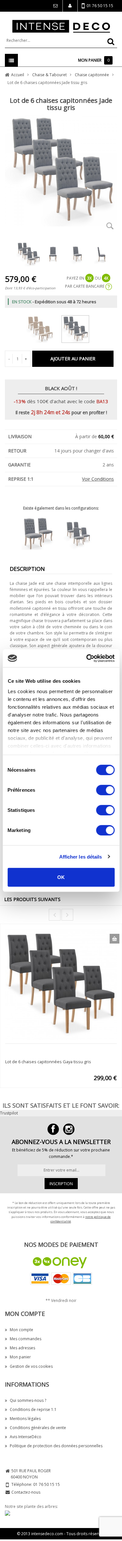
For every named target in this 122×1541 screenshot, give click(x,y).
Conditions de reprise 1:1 (33, 1409)
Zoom (110, 226)
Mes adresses (22, 1348)
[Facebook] (53, 1129)
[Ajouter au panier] (114, 939)
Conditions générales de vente (38, 1427)
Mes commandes (25, 1339)
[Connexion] (54, 6)
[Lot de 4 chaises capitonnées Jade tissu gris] (81, 533)
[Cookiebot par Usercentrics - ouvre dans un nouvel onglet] (87, 658)
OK (61, 877)
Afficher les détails (80, 856)
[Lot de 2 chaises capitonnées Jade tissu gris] (41, 533)
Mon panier (20, 1357)
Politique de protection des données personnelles (56, 1446)
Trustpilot (9, 1113)
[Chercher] (110, 41)
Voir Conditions (98, 479)
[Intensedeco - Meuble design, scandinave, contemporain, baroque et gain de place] (61, 26)
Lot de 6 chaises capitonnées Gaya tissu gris (48, 1062)
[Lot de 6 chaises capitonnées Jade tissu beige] (43, 328)
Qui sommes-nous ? (28, 1400)
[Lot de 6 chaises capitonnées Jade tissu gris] (78, 328)
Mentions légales (25, 1418)
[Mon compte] (69, 6)
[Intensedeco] (69, 1129)
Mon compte (21, 1329)
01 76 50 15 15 (100, 5)
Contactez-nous (25, 1492)
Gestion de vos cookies (31, 1366)
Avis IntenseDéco (25, 1436)
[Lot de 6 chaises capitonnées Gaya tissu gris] (61, 984)
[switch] (105, 790)
